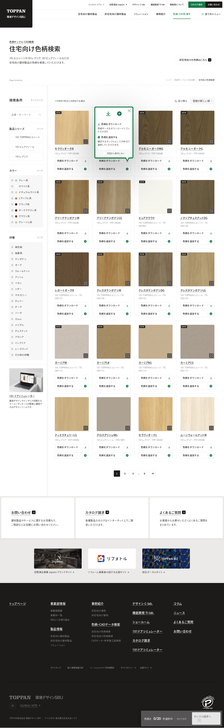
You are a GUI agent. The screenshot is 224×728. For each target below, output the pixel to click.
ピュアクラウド (147, 218)
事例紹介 (161, 14)
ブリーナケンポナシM (67, 218)
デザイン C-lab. (139, 5)
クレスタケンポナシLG (193, 290)
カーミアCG (187, 362)
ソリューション (141, 14)
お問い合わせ (183, 631)
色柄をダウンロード (67, 161)
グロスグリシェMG (107, 435)
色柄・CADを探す (182, 14)
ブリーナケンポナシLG (109, 218)
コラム (178, 603)
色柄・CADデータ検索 (106, 624)
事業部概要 (56, 611)
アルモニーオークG (191, 148)
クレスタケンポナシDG (151, 290)
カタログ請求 (141, 640)
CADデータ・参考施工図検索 (106, 641)
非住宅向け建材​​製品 (115, 14)
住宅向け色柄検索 (101, 631)
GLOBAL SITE (95, 4)
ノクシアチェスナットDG (193, 218)
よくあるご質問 (183, 622)
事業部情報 (58, 603)
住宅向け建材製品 (60, 636)
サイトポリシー (127, 668)
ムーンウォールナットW (193, 435)
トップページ (17, 603)
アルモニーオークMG (151, 148)
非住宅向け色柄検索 (102, 636)
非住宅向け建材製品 (61, 641)
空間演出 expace (117, 5)
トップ (168, 80)
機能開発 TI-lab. (143, 612)
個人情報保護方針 (75, 668)
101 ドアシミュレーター (22, 396)
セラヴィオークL (148, 435)
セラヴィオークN (64, 148)
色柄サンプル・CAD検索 (21, 42)
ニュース (179, 612)
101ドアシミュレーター (147, 631)
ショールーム (141, 622)
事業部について (177, 5)
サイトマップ (55, 668)
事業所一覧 (56, 615)
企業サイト (144, 668)
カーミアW (61, 362)
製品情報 (56, 629)
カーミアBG (145, 362)
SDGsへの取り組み (60, 620)
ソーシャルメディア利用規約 (102, 668)
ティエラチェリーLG (66, 435)
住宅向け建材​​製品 (87, 14)
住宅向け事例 (99, 611)
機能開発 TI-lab (158, 5)
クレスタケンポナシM (109, 290)
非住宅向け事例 (100, 615)
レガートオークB (64, 290)
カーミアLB (103, 362)
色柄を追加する (65, 169)
